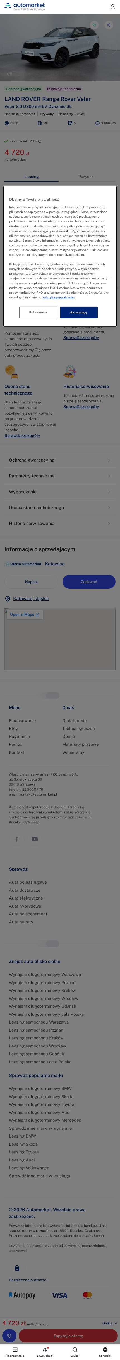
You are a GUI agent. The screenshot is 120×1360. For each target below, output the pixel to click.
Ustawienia (38, 312)
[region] (60, 256)
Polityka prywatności (58, 297)
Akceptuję (78, 312)
